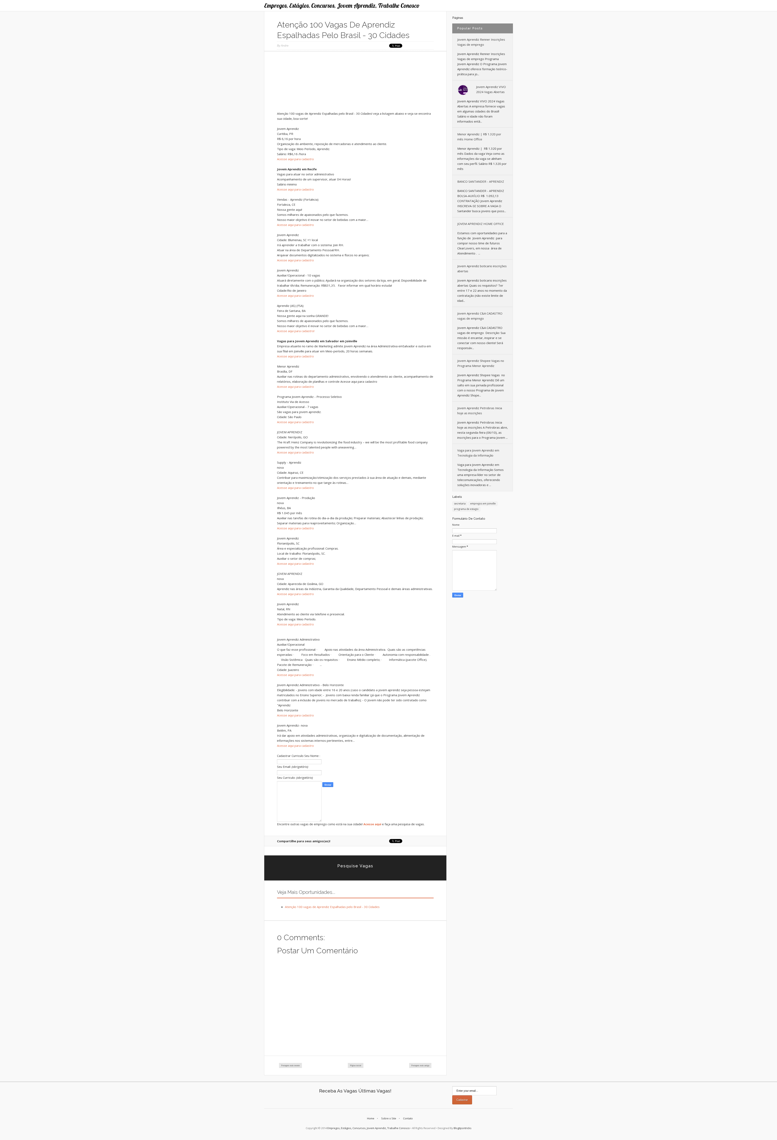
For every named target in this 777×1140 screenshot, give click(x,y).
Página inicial (355, 1065)
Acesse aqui (372, 824)
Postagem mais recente (290, 1065)
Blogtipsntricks (462, 1128)
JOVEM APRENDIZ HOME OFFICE (480, 224)
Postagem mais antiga (420, 1065)
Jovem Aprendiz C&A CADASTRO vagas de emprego (479, 315)
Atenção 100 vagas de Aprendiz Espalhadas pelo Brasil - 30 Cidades (332, 907)
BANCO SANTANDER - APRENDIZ (480, 181)
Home (370, 1118)
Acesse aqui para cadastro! (295, 331)
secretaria (460, 503)
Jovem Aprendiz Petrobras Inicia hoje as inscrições (479, 410)
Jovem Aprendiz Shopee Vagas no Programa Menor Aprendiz (480, 363)
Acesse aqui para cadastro (295, 159)
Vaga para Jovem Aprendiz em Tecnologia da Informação (478, 452)
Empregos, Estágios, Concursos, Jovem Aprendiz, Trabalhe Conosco (342, 5)
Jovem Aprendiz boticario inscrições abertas (482, 268)
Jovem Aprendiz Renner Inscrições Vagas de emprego (481, 42)
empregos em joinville (483, 503)
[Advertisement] (355, 82)
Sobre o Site (388, 1118)
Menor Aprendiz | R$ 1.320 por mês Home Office (479, 136)
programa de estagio (466, 509)
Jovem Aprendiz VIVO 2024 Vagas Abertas (491, 89)
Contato (408, 1118)
